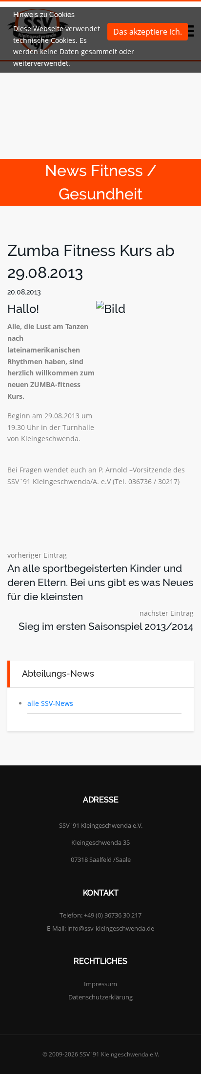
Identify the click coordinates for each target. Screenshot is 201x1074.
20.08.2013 (24, 292)
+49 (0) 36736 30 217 (112, 915)
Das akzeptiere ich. (147, 31)
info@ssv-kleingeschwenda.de (110, 928)
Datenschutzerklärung (100, 997)
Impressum (100, 983)
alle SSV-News (50, 703)
